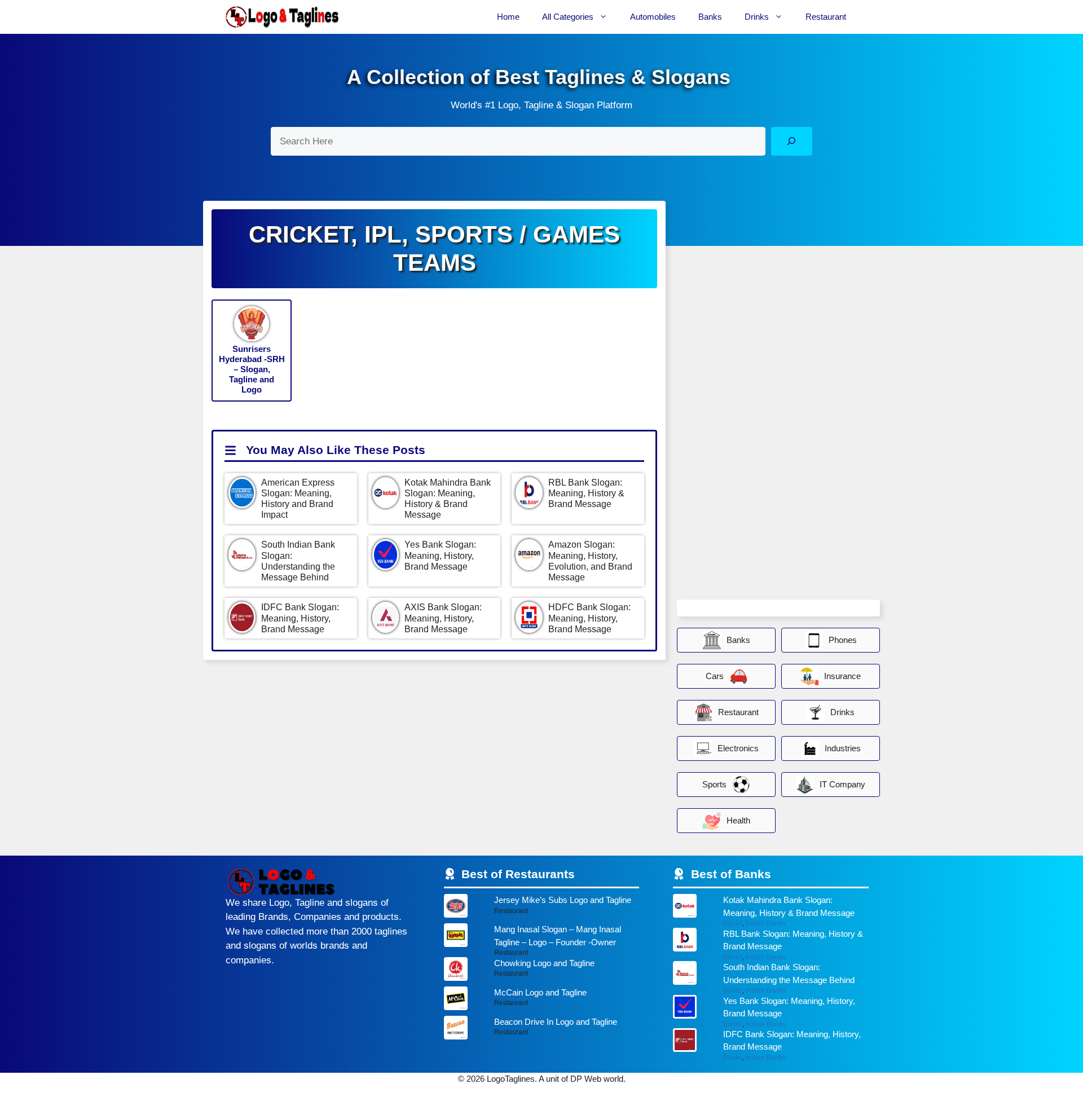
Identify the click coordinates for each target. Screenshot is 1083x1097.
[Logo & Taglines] (282, 17)
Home (508, 16)
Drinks (757, 16)
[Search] (791, 141)
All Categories (567, 16)
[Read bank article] (771, 910)
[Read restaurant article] (542, 908)
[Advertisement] (761, 426)
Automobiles (653, 16)
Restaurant (825, 16)
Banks (710, 16)
